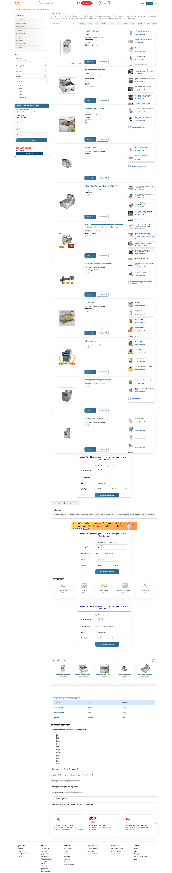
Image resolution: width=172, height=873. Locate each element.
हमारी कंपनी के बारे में (45, 848)
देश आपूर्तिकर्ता (137, 854)
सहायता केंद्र (20, 848)
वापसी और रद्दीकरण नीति (23, 854)
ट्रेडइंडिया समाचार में (45, 856)
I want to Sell (113, 466)
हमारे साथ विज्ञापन (68, 848)
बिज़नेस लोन (67, 859)
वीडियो (135, 859)
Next (153, 660)
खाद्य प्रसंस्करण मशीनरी (38, 9)
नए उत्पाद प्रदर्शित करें (93, 848)
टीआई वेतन (66, 854)
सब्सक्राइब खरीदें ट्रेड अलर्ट (94, 854)
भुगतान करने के (44, 869)
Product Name (99, 469)
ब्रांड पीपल (56, 718)
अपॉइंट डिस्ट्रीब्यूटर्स (69, 864)
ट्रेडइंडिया (17, 9)
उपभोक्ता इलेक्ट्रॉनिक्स (26, 9)
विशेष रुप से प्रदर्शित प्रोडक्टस (141, 856)
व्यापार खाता (67, 856)
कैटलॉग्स (66, 862)
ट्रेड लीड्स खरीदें (91, 851)
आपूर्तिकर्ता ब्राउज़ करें (116, 851)
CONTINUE (31, 140)
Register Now (29, 153)
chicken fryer (73, 503)
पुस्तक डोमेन (67, 851)
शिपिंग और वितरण (22, 856)
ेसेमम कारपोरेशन (58, 707)
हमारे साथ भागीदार (45, 866)
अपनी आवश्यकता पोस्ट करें (117, 848)
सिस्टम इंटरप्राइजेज (59, 712)
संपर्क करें (43, 863)
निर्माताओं (136, 848)
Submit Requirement (107, 495)
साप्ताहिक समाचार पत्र (46, 871)
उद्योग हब (136, 851)
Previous (149, 660)
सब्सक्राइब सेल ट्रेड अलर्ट (117, 854)
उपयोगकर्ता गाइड (21, 851)
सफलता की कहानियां (45, 851)
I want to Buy (102, 466)
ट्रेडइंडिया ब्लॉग (44, 854)
